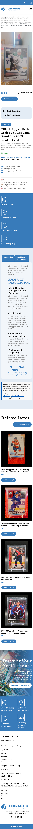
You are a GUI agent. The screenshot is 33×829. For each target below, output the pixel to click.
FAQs (16, 814)
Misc (2, 799)
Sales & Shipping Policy (8, 740)
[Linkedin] (18, 817)
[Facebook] (12, 817)
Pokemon (4, 790)
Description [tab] (8, 257)
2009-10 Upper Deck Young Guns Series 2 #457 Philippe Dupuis (14, 632)
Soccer (3, 762)
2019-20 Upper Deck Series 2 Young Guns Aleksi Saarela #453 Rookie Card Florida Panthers (15, 472)
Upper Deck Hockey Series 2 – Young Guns (16, 23)
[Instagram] (15, 817)
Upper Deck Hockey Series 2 (14, 22)
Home (3, 17)
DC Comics (4, 793)
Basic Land (4, 769)
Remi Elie (24, 375)
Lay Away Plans (18, 812)
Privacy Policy (8, 812)
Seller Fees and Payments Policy (11, 746)
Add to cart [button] (7, 480)
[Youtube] (21, 817)
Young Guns (16, 375)
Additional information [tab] (21, 258)
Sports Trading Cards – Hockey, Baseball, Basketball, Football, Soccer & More (16, 18)
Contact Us (22, 814)
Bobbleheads (5, 780)
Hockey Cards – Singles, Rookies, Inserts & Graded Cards (14, 20)
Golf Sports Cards (6, 759)
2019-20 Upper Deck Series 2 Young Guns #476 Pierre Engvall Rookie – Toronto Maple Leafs (15, 525)
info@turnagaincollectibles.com (13, 396)
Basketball (4, 756)
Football (3, 753)
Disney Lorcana (6, 796)
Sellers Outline (5, 743)
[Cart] (31, 3)
